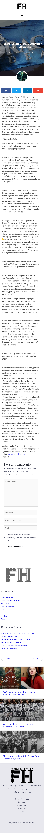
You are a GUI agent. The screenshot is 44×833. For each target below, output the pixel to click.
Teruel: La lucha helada (11, 642)
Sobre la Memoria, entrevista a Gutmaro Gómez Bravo (18, 725)
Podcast (4, 616)
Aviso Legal (22, 805)
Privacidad (22, 808)
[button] (22, 14)
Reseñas (4, 619)
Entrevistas (5, 610)
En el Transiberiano (9, 649)
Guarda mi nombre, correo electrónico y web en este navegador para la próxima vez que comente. (20, 538)
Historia (4, 613)
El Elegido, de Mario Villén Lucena (15, 639)
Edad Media (6, 603)
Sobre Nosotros (22, 799)
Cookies (22, 811)
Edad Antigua (7, 597)
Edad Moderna (7, 607)
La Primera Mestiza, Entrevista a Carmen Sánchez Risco (19, 693)
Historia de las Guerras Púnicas (14, 645)
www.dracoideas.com (16, 454)
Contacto (22, 802)
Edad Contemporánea (10, 600)
